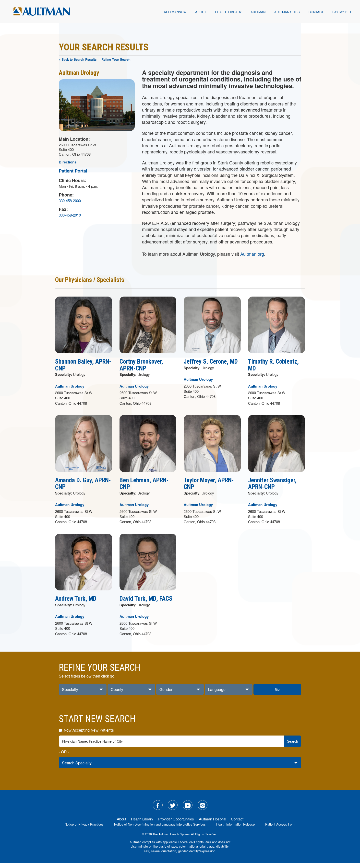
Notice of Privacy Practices (84, 824)
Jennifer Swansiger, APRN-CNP (272, 484)
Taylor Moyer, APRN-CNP (209, 484)
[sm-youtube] (187, 805)
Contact (316, 12)
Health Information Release (235, 824)
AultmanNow (175, 12)
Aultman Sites (287, 12)
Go (277, 689)
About (200, 12)
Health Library (228, 12)
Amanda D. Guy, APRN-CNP (83, 484)
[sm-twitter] (173, 805)
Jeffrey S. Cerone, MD (211, 361)
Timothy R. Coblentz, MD (273, 365)
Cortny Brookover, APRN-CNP (141, 365)
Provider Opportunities (176, 818)
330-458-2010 (70, 215)
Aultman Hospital (212, 818)
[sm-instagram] (202, 805)
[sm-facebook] (158, 805)
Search (292, 741)
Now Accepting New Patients (88, 730)
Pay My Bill (342, 12)
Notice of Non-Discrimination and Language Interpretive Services (160, 824)
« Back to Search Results (77, 59)
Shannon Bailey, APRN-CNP (83, 365)
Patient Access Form (280, 824)
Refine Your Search (116, 59)
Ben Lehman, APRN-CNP (144, 484)
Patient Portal (73, 171)
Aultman (258, 12)
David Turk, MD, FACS (146, 598)
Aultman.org (252, 254)
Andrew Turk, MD (75, 598)
